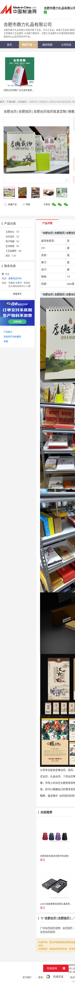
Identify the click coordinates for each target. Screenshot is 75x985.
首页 (2, 101)
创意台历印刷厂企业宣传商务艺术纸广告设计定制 (28, 90)
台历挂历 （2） (13, 236)
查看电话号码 (14, 278)
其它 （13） (11, 255)
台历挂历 (22, 101)
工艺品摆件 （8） (14, 250)
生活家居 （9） (13, 246)
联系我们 (42, 977)
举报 (28, 204)
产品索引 (8, 331)
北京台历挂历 (47, 932)
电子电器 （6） (13, 241)
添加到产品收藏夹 (12, 336)
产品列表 (11, 101)
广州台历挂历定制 (50, 928)
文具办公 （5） (13, 231)
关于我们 (27, 977)
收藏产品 (12, 204)
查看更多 (17, 293)
